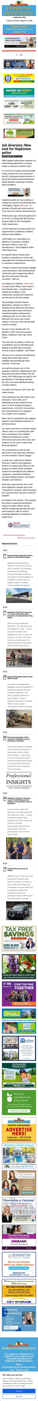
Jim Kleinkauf (7, 156)
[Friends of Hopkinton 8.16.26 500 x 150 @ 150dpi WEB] (19, 134)
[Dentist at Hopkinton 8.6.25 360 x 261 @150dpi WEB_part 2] (19, 1184)
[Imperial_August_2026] (19, 939)
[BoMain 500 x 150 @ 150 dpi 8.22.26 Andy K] (19, 65)
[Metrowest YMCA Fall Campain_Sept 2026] (19, 995)
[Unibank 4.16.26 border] (19, 1238)
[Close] (36, 1373)
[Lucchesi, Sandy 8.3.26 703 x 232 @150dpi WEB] (20, 43)
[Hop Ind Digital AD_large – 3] (19, 1049)
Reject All (19, 1397)
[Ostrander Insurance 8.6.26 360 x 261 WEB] (19, 1076)
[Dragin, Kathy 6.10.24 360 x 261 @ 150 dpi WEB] (19, 1211)
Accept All (19, 1391)
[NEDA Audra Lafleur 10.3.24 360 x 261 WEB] (19, 1319)
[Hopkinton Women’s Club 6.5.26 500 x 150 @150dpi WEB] (19, 120)
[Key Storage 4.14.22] (19, 1292)
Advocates (23, 205)
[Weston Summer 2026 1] (19, 967)
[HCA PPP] (19, 105)
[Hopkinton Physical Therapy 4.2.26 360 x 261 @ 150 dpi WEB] (19, 1265)
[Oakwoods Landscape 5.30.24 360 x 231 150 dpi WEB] (19, 1156)
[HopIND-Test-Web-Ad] (19, 526)
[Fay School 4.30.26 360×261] (19, 1103)
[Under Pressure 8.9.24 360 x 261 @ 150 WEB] (19, 1022)
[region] (19, 1386)
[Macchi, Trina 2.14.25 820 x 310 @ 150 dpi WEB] (19, 193)
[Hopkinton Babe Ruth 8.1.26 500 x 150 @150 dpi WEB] (19, 79)
